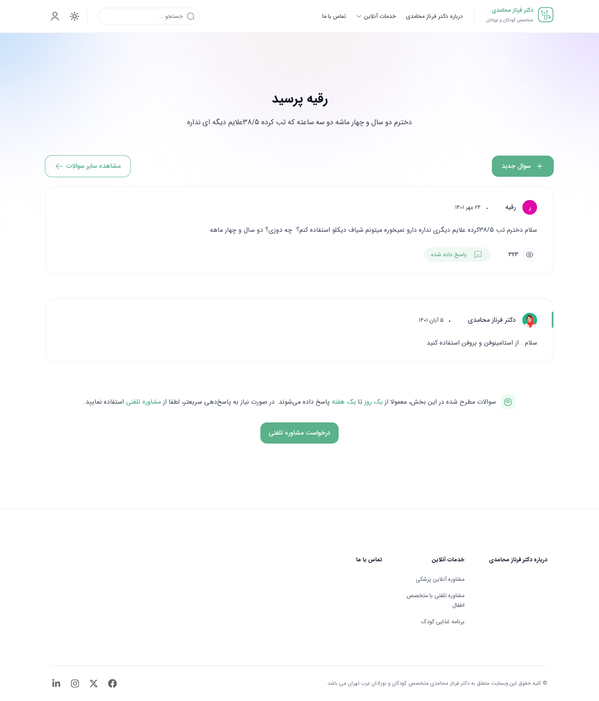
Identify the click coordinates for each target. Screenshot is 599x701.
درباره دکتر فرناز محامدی (518, 559)
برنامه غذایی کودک (443, 621)
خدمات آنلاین (448, 559)
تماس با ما (369, 559)
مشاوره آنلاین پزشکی (440, 579)
